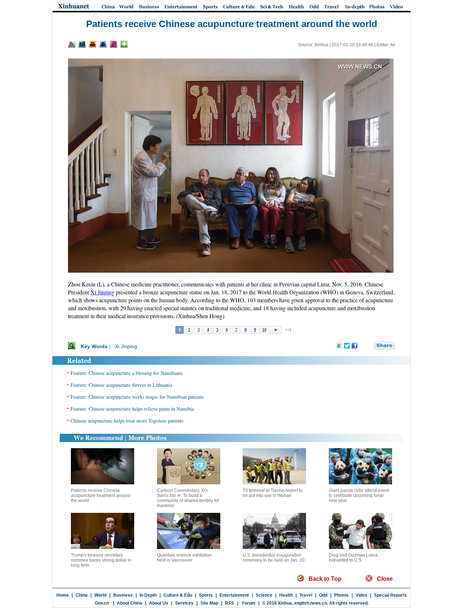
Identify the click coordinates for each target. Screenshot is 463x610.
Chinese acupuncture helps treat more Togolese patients (127, 420)
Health (286, 595)
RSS (229, 603)
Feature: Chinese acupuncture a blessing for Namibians (126, 372)
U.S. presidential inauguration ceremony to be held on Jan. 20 (274, 558)
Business (123, 595)
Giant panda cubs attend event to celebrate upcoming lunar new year (359, 495)
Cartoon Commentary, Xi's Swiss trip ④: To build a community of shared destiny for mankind (188, 498)
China (82, 595)
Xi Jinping (102, 292)
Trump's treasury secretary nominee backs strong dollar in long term (101, 560)
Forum (248, 603)
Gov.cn (102, 603)
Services (184, 603)
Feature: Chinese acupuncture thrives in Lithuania (121, 384)
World (100, 595)
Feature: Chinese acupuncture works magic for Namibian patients (137, 396)
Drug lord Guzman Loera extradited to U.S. (353, 558)
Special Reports (390, 595)
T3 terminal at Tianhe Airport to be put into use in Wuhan (273, 493)
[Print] (92, 44)
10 (264, 329)
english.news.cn (310, 603)
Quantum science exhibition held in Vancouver (184, 558)
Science (264, 595)
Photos (341, 595)
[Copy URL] (103, 44)
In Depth (148, 595)
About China (129, 603)
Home (62, 595)
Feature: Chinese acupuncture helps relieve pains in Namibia (132, 408)
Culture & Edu (177, 595)
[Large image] (113, 44)
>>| (287, 329)
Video (361, 595)
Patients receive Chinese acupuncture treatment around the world (100, 495)
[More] (124, 44)
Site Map (209, 603)
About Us (158, 603)
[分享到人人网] (369, 346)
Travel (306, 595)
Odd (323, 595)
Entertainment (234, 595)
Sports (206, 595)
